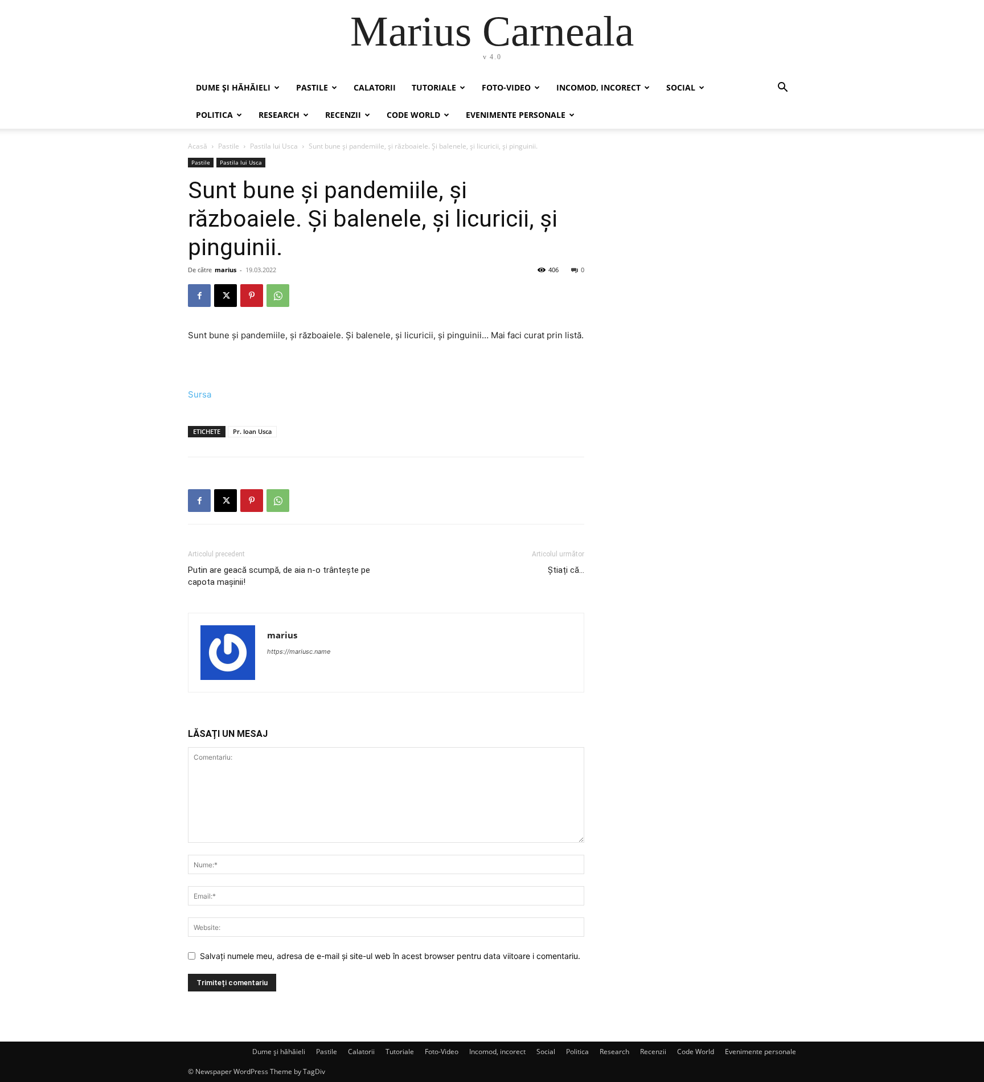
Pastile (312, 87)
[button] (782, 88)
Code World (413, 114)
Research (279, 114)
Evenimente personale (515, 114)
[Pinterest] (251, 295)
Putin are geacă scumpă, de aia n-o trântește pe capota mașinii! (279, 576)
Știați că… (566, 570)
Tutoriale (434, 87)
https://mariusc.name (298, 651)
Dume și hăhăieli (233, 87)
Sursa (199, 394)
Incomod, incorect (598, 87)
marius (225, 269)
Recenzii (343, 114)
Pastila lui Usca (274, 146)
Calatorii (375, 87)
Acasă (197, 146)
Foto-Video (506, 87)
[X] (225, 295)
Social (680, 87)
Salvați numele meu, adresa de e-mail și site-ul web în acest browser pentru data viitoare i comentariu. (390, 956)
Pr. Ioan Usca (252, 431)
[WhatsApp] (277, 295)
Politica (214, 114)
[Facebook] (199, 295)
